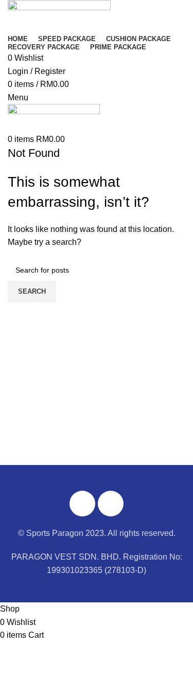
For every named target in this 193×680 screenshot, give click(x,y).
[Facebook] (82, 503)
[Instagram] (111, 503)
